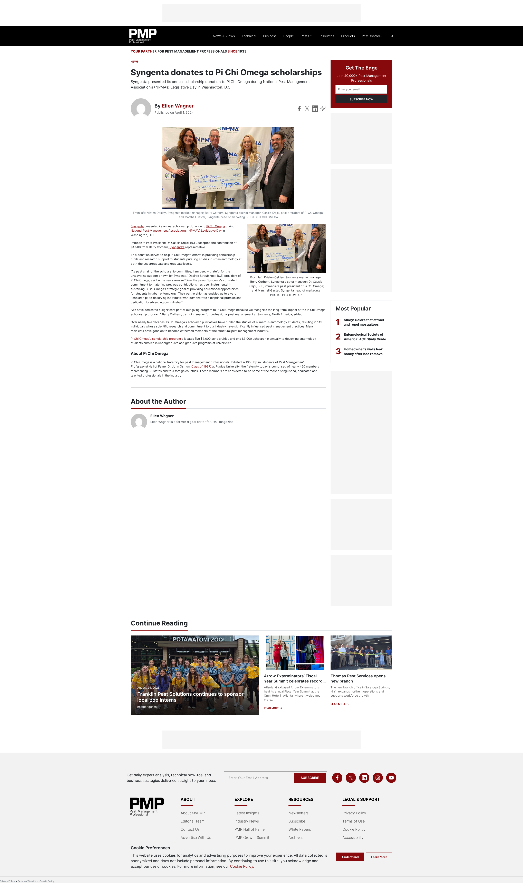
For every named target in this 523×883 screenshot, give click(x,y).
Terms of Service (27, 881)
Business (269, 36)
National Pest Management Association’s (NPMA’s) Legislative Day (176, 230)
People (288, 36)
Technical (249, 36)
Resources (326, 36)
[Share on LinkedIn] (315, 108)
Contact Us (190, 829)
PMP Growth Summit (252, 837)
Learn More (379, 857)
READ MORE (272, 708)
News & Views (224, 36)
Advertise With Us (196, 837)
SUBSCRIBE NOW (361, 99)
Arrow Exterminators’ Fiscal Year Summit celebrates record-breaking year (294, 681)
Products (348, 36)
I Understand (350, 857)
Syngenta (137, 226)
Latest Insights (247, 813)
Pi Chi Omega (215, 226)
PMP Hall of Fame (250, 829)
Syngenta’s (177, 247)
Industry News (247, 821)
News (135, 61)
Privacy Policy (354, 813)
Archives (295, 837)
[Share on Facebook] (299, 108)
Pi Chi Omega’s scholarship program (156, 338)
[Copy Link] (323, 108)
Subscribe (310, 778)
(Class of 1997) (200, 366)
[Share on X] (307, 108)
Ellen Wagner (178, 106)
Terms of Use (353, 821)
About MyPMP (193, 813)
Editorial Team (193, 821)
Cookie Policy (353, 829)
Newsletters (298, 813)
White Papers (299, 829)
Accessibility (352, 837)
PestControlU (372, 36)
